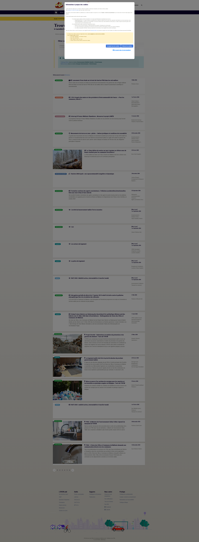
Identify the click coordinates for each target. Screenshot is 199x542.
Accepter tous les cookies (113, 46)
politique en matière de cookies (73, 10)
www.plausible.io (94, 30)
